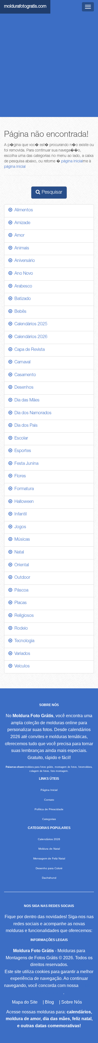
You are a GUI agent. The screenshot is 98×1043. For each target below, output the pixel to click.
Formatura (23, 489)
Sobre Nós (71, 1002)
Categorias (49, 819)
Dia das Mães (25, 400)
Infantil (19, 514)
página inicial (72, 161)
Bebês (19, 312)
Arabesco (22, 286)
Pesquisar (51, 192)
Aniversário (23, 261)
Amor (18, 236)
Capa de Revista (28, 350)
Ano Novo (22, 274)
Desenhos (22, 388)
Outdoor (21, 578)
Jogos (19, 527)
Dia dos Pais (25, 426)
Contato (49, 799)
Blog (49, 1002)
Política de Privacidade (49, 809)
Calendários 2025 (29, 324)
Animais (20, 248)
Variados (21, 654)
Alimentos (22, 210)
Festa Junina (25, 464)
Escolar (20, 439)
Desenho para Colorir (49, 868)
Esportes (21, 451)
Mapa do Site (25, 1002)
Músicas (21, 540)
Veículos (21, 666)
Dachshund (49, 877)
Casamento (24, 375)
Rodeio (20, 629)
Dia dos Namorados (31, 413)
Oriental (20, 565)
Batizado (21, 299)
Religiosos (23, 616)
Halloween (23, 502)
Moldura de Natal (49, 848)
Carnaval (21, 362)
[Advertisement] (49, 65)
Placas (19, 603)
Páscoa (20, 591)
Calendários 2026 (29, 337)
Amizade (21, 223)
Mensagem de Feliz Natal (49, 858)
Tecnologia (23, 641)
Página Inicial (49, 789)
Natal (18, 552)
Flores (19, 476)
